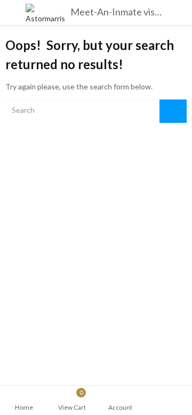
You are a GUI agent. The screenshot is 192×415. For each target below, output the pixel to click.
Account (120, 407)
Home (24, 407)
